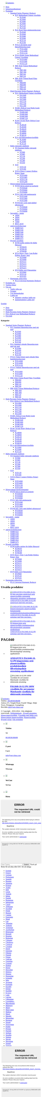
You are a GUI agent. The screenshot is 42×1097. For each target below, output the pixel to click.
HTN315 (23, 266)
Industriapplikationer (13, 9)
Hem (7, 7)
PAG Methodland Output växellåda (28, 93)
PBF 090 (23, 72)
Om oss (8, 287)
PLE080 (23, 36)
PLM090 (23, 133)
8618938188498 (12, 738)
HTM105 (23, 247)
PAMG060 (24, 114)
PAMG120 (24, 118)
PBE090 (23, 85)
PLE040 (23, 32)
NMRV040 (19, 232)
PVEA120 (23, 53)
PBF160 (23, 74)
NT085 (22, 154)
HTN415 (23, 268)
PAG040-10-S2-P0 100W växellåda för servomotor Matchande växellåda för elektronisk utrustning (22, 690)
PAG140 (23, 104)
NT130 (22, 156)
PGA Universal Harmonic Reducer (28, 281)
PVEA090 (23, 51)
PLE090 (23, 38)
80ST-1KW (19, 224)
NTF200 (23, 169)
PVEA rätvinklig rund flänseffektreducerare (23, 46)
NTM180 (23, 251)
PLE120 (23, 41)
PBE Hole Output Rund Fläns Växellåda (25, 378)
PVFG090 (23, 201)
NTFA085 (23, 177)
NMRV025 (19, 228)
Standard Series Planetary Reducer (23, 13)
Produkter (9, 11)
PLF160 (23, 28)
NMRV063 (19, 236)
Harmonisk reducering (18, 279)
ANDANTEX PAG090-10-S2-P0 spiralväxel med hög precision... (23, 602)
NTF (17, 165)
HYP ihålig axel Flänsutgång (25, 270)
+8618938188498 (13, 701)
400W (17, 220)
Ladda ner (14, 295)
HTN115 (23, 262)
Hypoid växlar (6, 720)
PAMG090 (24, 116)
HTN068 (23, 258)
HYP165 (23, 276)
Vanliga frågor (11, 285)
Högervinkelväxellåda (9, 715)
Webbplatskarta (16, 713)
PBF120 (23, 76)
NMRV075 (19, 239)
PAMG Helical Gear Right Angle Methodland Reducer (27, 109)
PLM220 (23, 129)
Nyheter (13, 291)
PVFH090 (23, 211)
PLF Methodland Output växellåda (28, 15)
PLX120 (23, 144)
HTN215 (23, 264)
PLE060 (23, 34)
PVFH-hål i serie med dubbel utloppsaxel (25, 509)
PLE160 (23, 43)
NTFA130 (23, 180)
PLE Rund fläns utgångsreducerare (28, 30)
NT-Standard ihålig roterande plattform (24, 456)
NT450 (22, 163)
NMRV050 (19, 234)
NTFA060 (23, 175)
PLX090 (23, 142)
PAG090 (23, 100)
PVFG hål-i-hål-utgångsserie (25, 194)
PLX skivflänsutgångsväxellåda (26, 137)
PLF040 (23, 17)
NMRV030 (19, 230)
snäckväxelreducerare (18, 226)
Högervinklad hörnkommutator (21, 184)
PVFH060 (23, 209)
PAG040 (23, 95)
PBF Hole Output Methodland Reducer (24, 388)
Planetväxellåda (29, 717)
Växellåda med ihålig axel (27, 715)
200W (17, 217)
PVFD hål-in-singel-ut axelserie (26, 186)
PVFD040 (23, 188)
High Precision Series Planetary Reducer (25, 91)
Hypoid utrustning (30, 713)
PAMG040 (24, 112)
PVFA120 (23, 64)
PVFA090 (23, 62)
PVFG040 (23, 196)
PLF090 (23, 24)
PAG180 (23, 106)
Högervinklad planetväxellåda (12, 717)
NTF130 (23, 167)
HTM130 (23, 249)
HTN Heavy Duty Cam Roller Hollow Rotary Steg (26, 254)
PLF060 (23, 19)
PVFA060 (23, 60)
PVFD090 (23, 192)
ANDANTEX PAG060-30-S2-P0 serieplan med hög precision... (23, 616)
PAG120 (23, 102)
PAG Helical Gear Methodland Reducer (20, 314)
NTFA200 (23, 182)
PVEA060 (23, 49)
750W (17, 222)
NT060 (22, 152)
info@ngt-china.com (15, 707)
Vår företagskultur (17, 293)
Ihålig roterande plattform (19, 146)
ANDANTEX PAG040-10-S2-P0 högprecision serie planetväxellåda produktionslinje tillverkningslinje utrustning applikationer (23, 664)
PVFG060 (23, 199)
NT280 (22, 161)
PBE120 (23, 87)
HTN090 (23, 260)
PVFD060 (23, 190)
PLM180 (23, 127)
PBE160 (23, 89)
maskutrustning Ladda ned (24, 300)
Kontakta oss (10, 283)
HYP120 (23, 274)
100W (17, 215)
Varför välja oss (16, 289)
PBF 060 (23, 70)
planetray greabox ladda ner (25, 298)
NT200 (22, 159)
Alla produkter (17, 720)
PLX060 (23, 140)
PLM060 (23, 131)
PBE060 (23, 83)
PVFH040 (23, 207)
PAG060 (23, 97)
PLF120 (23, 26)
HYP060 (23, 272)
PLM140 (23, 125)
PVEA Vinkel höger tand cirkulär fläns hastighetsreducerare (24, 358)
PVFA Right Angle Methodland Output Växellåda (26, 56)
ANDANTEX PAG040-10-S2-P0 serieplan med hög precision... (23, 633)
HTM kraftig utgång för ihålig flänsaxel (24, 546)
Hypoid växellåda (16, 241)
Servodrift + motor (17, 213)
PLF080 (23, 22)
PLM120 (23, 135)
